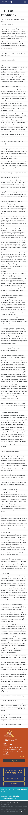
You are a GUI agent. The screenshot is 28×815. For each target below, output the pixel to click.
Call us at (14, 778)
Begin (13, 761)
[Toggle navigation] (25, 2)
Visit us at (14, 772)
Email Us (14, 783)
